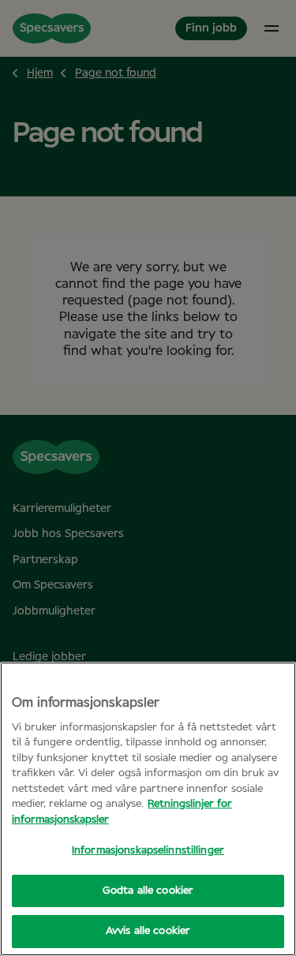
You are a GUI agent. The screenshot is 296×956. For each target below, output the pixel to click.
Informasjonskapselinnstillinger (148, 851)
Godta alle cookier (148, 891)
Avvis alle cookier (148, 931)
